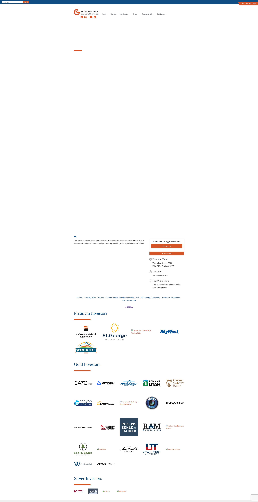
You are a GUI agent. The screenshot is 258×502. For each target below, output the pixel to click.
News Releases (98, 298)
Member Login (251, 3)
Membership (124, 14)
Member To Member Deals (129, 298)
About (104, 14)
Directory (114, 14)
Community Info (147, 14)
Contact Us (156, 298)
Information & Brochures (171, 298)
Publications (161, 14)
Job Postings (145, 298)
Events (135, 14)
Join (243, 3)
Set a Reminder (167, 253)
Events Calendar (112, 298)
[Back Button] (75, 237)
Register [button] (165, 246)
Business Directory (83, 298)
